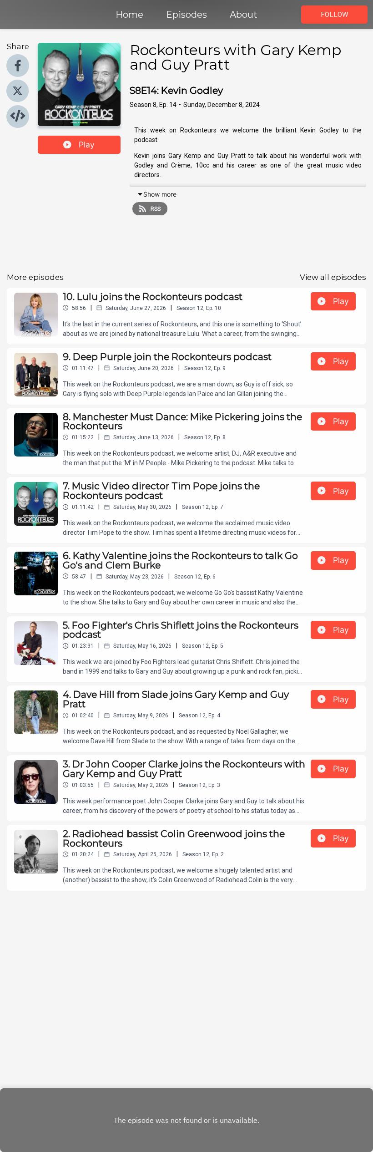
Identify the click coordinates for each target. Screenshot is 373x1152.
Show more (159, 194)
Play (87, 144)
